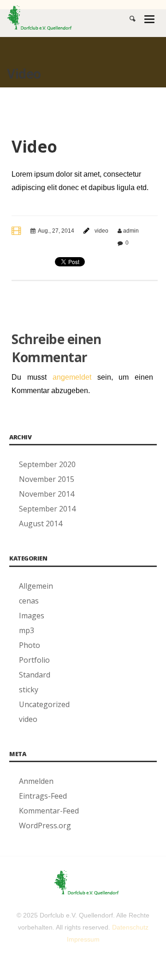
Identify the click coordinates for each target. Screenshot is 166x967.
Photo (29, 645)
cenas (29, 601)
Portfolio (34, 660)
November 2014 (46, 494)
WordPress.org (45, 825)
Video (34, 146)
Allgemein (36, 586)
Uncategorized (44, 704)
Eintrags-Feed (43, 796)
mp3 (26, 630)
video (101, 231)
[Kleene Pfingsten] (39, 17)
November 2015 (46, 479)
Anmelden (36, 781)
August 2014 (40, 523)
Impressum (83, 939)
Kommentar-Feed (49, 811)
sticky (28, 689)
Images (31, 615)
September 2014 (47, 509)
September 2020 (47, 464)
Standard (34, 675)
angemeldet (72, 377)
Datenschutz (130, 927)
